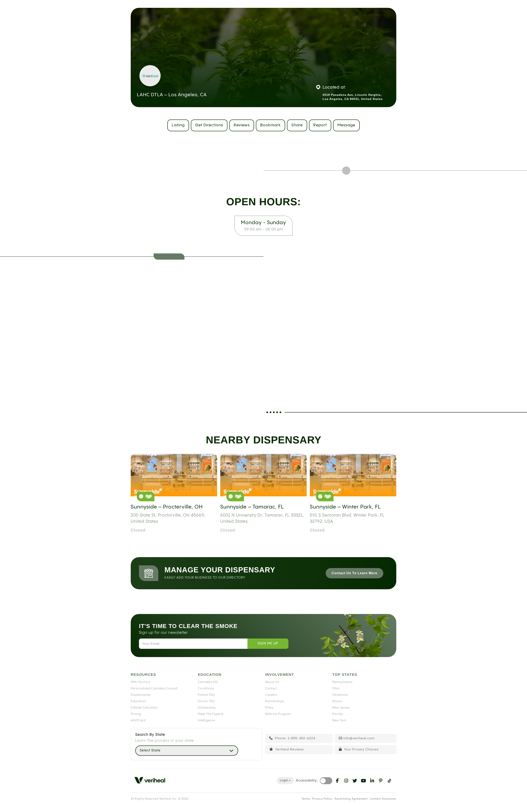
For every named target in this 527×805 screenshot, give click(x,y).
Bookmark (270, 125)
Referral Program (278, 713)
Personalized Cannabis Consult (154, 688)
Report (320, 125)
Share (297, 125)
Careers (271, 694)
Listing (178, 125)
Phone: (294, 738)
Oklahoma (340, 694)
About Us (272, 682)
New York (339, 720)
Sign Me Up (268, 643)
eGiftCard (138, 720)
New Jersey (341, 707)
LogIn (284, 780)
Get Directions (209, 125)
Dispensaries (140, 694)
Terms (306, 798)
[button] (186, 750)
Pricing (136, 713)
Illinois (337, 701)
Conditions (206, 688)
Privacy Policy (322, 798)
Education (138, 701)
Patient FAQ (206, 694)
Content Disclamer (383, 798)
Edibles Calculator (144, 707)
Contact (271, 688)
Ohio (335, 688)
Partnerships (274, 701)
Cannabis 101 (208, 682)
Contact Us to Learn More (354, 573)
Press (269, 707)
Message (346, 125)
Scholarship (207, 707)
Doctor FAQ (206, 701)
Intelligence (206, 720)
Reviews (242, 125)
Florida (337, 713)
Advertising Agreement (351, 798)
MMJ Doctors (140, 682)
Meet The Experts (211, 713)
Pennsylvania (342, 682)
